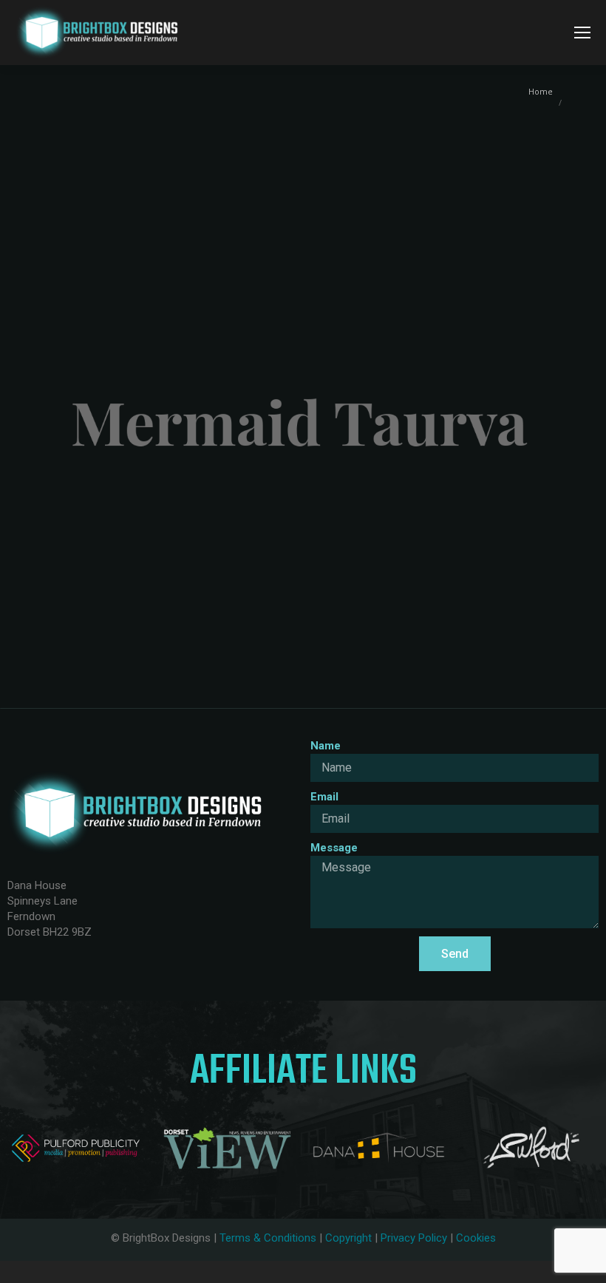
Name (325, 745)
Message (334, 847)
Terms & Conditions (267, 1238)
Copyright (348, 1238)
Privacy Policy (414, 1238)
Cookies (476, 1238)
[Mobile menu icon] (582, 32)
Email (324, 796)
